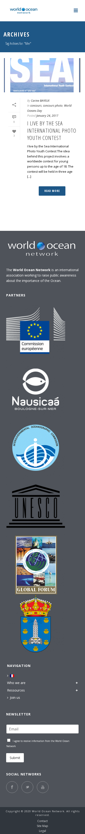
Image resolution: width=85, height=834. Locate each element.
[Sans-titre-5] (35, 623)
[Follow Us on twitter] (27, 787)
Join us (15, 697)
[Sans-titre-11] (35, 389)
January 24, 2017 (47, 116)
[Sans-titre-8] (35, 448)
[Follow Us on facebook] (12, 787)
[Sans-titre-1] (35, 565)
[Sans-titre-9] (35, 506)
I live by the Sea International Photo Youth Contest (51, 130)
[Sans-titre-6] (35, 330)
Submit (15, 757)
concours (36, 106)
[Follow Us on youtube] (43, 787)
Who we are (16, 683)
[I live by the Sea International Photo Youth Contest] (42, 75)
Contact (42, 821)
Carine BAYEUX (40, 101)
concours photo (53, 106)
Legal (42, 831)
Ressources (16, 690)
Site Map (42, 826)
